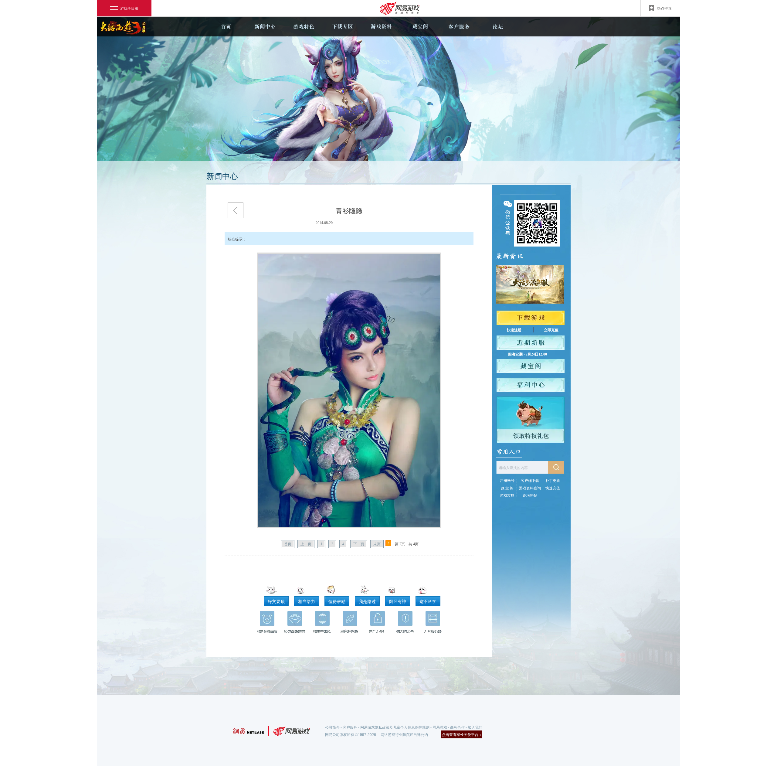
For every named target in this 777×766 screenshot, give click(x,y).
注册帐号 (507, 480)
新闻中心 (264, 26)
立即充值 (551, 330)
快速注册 (514, 330)
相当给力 (306, 601)
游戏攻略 (507, 495)
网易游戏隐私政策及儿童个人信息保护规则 (394, 727)
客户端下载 (530, 480)
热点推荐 (664, 8)
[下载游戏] (531, 318)
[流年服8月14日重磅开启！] (530, 284)
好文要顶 (276, 601)
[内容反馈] (587, 516)
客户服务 (458, 26)
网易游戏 (440, 727)
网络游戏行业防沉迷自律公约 (404, 734)
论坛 (497, 26)
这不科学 (427, 601)
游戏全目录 (129, 8)
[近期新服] (531, 342)
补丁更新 (552, 480)
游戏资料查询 (530, 487)
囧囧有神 (397, 601)
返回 (235, 210)
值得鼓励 (336, 601)
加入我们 (475, 727)
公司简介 (332, 727)
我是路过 (367, 601)
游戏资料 (381, 26)
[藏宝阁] (531, 366)
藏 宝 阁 (507, 487)
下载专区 (342, 26)
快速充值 (552, 487)
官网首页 (225, 26)
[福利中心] (531, 385)
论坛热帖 (530, 495)
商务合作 (457, 727)
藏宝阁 (420, 26)
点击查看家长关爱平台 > (461, 734)
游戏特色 (303, 26)
